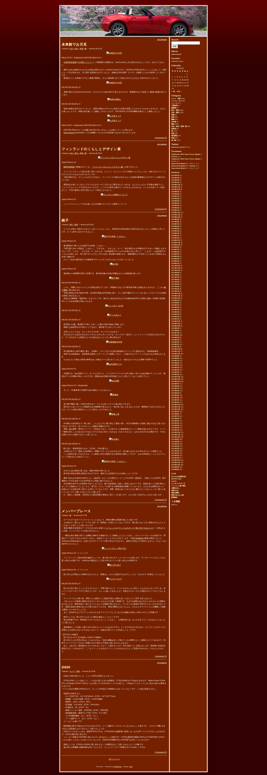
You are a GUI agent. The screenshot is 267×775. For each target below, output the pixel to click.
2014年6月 (175, 363)
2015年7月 (175, 333)
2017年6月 (175, 279)
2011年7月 (175, 444)
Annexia (174, 156)
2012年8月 (175, 414)
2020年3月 (175, 205)
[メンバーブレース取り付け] (114, 548)
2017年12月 (175, 266)
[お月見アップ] (114, 116)
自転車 (173, 128)
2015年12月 (175, 321)
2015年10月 (175, 326)
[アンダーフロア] (114, 579)
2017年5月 (175, 282)
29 (188, 86)
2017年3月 (175, 286)
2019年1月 (175, 238)
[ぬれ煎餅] (114, 381)
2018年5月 (175, 254)
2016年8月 (175, 303)
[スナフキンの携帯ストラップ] (114, 195)
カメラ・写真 (176, 98)
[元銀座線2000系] (114, 342)
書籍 (172, 119)
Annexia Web (71, 18)
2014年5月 (175, 365)
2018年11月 (175, 242)
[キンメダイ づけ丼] (114, 306)
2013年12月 (175, 377)
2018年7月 (175, 249)
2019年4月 (175, 231)
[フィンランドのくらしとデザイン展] (114, 158)
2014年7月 (175, 360)
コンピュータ (176, 101)
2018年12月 (175, 240)
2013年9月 (175, 384)
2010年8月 (175, 469)
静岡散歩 (174, 497)
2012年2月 (175, 428)
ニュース (174, 103)
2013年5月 (175, 393)
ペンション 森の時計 (178, 486)
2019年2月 (175, 235)
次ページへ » (114, 759)
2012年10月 (175, 409)
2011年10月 (175, 437)
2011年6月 (175, 446)
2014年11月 (175, 351)
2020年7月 (175, 196)
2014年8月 (175, 358)
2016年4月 (175, 312)
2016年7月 (175, 305)
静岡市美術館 (69, 167)
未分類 (173, 122)
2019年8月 (175, 222)
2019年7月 (175, 224)
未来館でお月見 (74, 44)
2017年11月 (175, 268)
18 (178, 83)
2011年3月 (175, 453)
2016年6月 (175, 307)
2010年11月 (175, 462)
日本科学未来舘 (70, 62)
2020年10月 (175, 189)
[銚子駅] (114, 264)
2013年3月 (175, 397)
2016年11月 (175, 296)
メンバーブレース (76, 511)
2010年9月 (175, 467)
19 (180, 83)
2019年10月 (175, 217)
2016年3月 (175, 314)
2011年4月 (175, 451)
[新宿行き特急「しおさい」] (114, 461)
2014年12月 (175, 349)
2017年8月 (175, 275)
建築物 (173, 108)
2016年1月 (175, 319)
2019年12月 (175, 212)
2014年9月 (175, 356)
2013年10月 (175, 381)
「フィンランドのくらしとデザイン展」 (108, 167)
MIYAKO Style (176, 479)
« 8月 (173, 91)
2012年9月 (175, 411)
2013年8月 (175, 386)
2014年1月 (175, 374)
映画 (172, 117)
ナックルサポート (126, 528)
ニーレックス (111, 528)
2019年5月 (175, 228)
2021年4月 (175, 178)
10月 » (179, 91)
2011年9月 (175, 439)
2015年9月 (175, 328)
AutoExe (139, 538)
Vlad (131, 766)
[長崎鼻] (114, 395)
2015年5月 (175, 337)
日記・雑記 (175, 112)
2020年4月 (175, 203)
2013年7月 (175, 388)
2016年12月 (175, 293)
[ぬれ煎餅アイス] (114, 364)
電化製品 (174, 135)
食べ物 (173, 140)
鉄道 (172, 133)
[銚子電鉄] (114, 278)
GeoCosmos (69, 133)
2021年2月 (175, 180)
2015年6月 (175, 335)
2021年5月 (175, 175)
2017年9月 (175, 272)
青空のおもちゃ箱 (177, 495)
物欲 (172, 124)
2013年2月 (175, 400)
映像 (172, 115)
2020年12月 (175, 184)
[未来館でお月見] (114, 53)
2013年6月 (175, 391)
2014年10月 (175, 353)
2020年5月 (175, 201)
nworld (173, 481)
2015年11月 (175, 323)
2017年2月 (175, 289)
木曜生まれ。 (176, 488)
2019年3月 (175, 233)
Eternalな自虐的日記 (178, 476)
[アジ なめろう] (114, 315)
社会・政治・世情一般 (179, 126)
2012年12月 (175, 404)
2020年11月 (175, 187)
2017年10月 (175, 270)
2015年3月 (175, 342)
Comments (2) (161, 656)
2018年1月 (175, 263)
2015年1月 (175, 347)
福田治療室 (175, 493)
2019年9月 (175, 219)
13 (183, 80)
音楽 (172, 138)
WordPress (118, 766)
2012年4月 (175, 423)
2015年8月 (175, 330)
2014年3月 (175, 370)
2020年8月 (175, 194)
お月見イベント (84, 62)
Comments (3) (161, 500)
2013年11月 (175, 379)
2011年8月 (175, 441)
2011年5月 (175, 448)
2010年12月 (175, 460)
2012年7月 (175, 416)
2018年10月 (175, 245)
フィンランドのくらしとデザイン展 (91, 149)
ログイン (174, 505)
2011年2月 (175, 455)
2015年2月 (175, 344)
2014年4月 (175, 367)
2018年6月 (175, 252)
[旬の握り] (114, 439)
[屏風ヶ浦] (114, 414)
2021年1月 (175, 182)
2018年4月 (175, 256)
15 (188, 80)
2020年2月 (175, 208)
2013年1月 (175, 402)
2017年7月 (175, 277)
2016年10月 (175, 298)
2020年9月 (175, 191)
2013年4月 (175, 395)
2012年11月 (175, 407)
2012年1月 (175, 430)
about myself (176, 54)
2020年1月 (175, 210)
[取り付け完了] (114, 565)
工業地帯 (174, 105)
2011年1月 (175, 458)
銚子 (65, 220)
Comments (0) (161, 138)
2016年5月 (175, 309)
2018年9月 (175, 247)
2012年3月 (175, 425)
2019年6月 (175, 226)
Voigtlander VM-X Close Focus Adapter (185, 154)
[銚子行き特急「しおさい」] (114, 236)
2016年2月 (175, 316)
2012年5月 (175, 421)
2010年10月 (175, 465)
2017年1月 (175, 291)
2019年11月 (175, 215)
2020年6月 (175, 198)
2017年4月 (175, 284)
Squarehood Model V (179, 163)
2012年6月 (175, 418)
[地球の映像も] (114, 99)
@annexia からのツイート (180, 147)
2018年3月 (175, 259)
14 (185, 80)
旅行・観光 (175, 110)
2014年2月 (175, 372)
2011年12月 (175, 432)
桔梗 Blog (174, 490)
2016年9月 (175, 300)
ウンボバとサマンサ (178, 483)
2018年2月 (175, 261)
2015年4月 (175, 340)
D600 (66, 667)
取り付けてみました (144, 528)
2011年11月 (175, 434)
